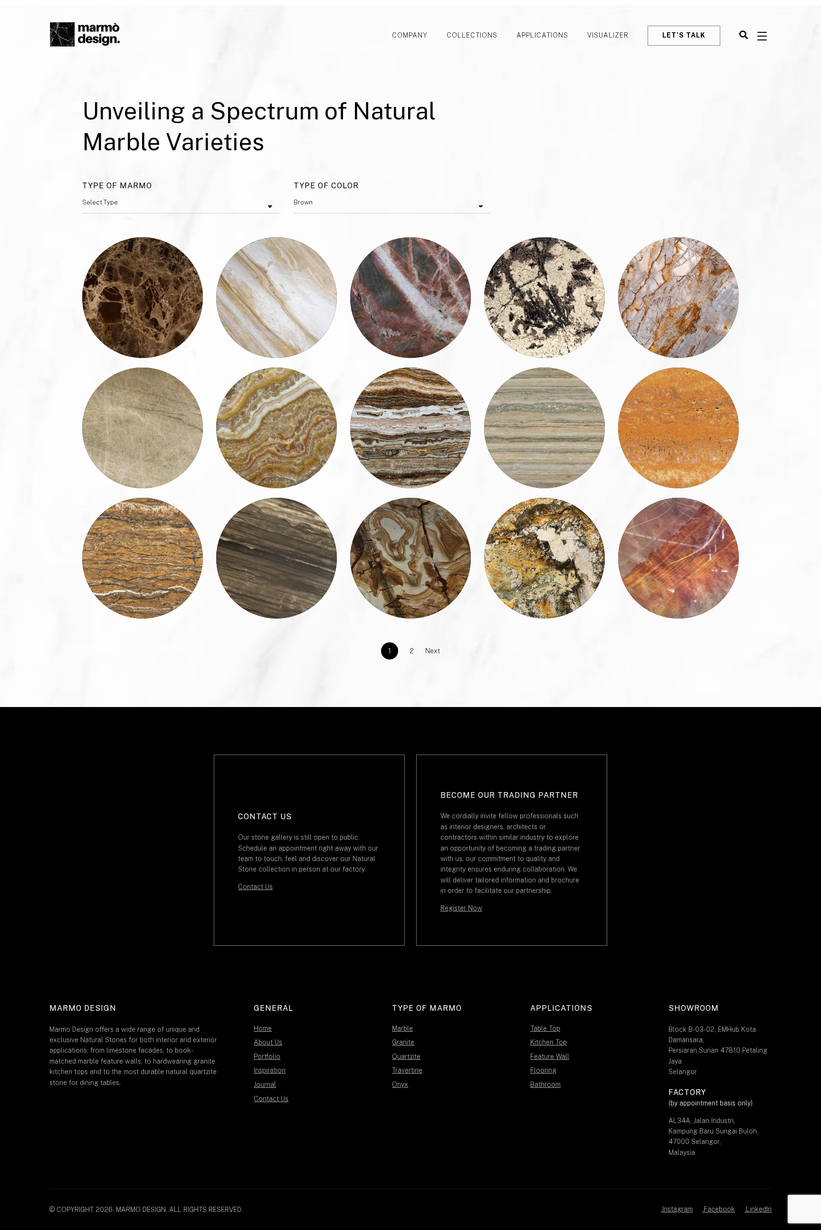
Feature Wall (549, 1056)
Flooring (543, 1070)
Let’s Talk (684, 35)
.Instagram (677, 1209)
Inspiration (270, 1070)
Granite (403, 1042)
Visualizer (608, 35)
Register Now (461, 908)
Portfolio (267, 1056)
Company (410, 35)
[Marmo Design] (85, 35)
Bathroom (545, 1084)
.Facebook (718, 1209)
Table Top (545, 1028)
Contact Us (255, 887)
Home (263, 1028)
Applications (542, 35)
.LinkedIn (758, 1209)
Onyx (400, 1084)
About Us (268, 1042)
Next (432, 651)
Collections (472, 35)
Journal (265, 1084)
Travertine (407, 1070)
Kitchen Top (548, 1042)
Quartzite (406, 1056)
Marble (402, 1028)
